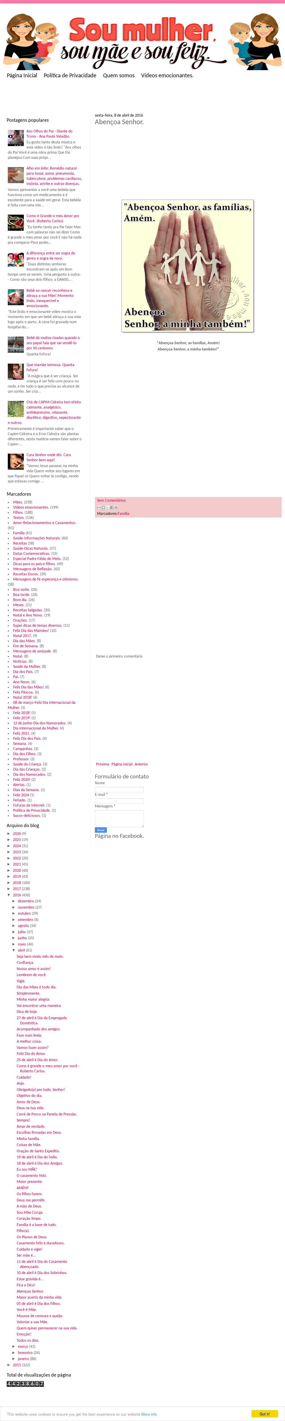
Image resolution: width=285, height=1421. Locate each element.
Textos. (19, 518)
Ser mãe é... (26, 1255)
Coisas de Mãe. (29, 1145)
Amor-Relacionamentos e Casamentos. (44, 523)
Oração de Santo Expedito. (38, 1151)
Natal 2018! (22, 698)
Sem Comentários (111, 501)
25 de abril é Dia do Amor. (37, 1060)
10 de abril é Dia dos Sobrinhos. (42, 1273)
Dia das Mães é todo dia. (37, 987)
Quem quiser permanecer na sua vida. (47, 1328)
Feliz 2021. (21, 733)
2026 (17, 834)
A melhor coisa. (29, 1042)
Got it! (265, 1414)
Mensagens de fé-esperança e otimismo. (46, 579)
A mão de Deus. (29, 1206)
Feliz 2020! (22, 780)
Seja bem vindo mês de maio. (40, 957)
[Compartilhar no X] (107, 507)
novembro (26, 907)
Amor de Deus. (29, 1102)
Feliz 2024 (21, 795)
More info (149, 1414)
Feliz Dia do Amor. (31, 1054)
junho (23, 938)
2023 (17, 852)
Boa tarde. (21, 595)
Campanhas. (23, 749)
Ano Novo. (22, 682)
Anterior (141, 764)
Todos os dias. (28, 1341)
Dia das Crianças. (27, 769)
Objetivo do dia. (30, 1096)
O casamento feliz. (32, 1176)
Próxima (102, 764)
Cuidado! (24, 1077)
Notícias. (20, 662)
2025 (17, 840)
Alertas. (19, 785)
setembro (26, 920)
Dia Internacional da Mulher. (36, 728)
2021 (17, 864)
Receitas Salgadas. (28, 610)
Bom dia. (20, 600)
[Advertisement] (93, 97)
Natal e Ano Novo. (28, 615)
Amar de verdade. (31, 1127)
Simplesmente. (29, 993)
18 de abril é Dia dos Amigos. (40, 1163)
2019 (17, 877)
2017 (17, 889)
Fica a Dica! (26, 1285)
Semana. (20, 744)
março (23, 1347)
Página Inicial (22, 76)
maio (22, 944)
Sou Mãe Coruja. (30, 1213)
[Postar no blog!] (103, 507)
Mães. (18, 502)
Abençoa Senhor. (30, 1291)
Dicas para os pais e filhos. (34, 564)
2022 (17, 858)
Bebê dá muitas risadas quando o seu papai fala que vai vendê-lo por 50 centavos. (53, 343)
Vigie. (21, 981)
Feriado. (19, 800)
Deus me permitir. (31, 1200)
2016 (17, 895)
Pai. (16, 677)
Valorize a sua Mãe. (32, 1322)
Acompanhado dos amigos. (39, 1029)
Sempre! (23, 1120)
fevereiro (26, 1353)
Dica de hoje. (27, 1012)
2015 (17, 1365)
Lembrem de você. (32, 975)
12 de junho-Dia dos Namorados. (40, 723)
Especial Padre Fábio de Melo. (37, 559)
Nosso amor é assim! (34, 969)
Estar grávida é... (30, 1279)
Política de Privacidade (70, 76)
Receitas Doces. (26, 574)
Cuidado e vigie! (30, 1249)
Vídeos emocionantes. (167, 76)
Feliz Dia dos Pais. (27, 739)
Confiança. (25, 963)
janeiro (24, 1359)
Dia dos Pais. (23, 672)
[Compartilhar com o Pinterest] (116, 507)
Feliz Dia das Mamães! (31, 631)
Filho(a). (23, 1231)
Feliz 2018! (22, 713)
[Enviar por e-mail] (99, 507)
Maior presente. (30, 1182)
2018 (17, 883)
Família (19, 533)
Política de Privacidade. (32, 811)
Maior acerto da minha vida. (40, 1297)
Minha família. (28, 1139)
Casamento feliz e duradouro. (41, 1243)
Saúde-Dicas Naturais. (31, 549)
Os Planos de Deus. (32, 1237)
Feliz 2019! (22, 718)
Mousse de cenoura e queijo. (40, 1316)
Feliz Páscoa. (23, 692)
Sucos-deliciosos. (27, 816)
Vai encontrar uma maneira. (39, 1006)
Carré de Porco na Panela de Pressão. (47, 1114)
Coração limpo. (29, 1219)
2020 (17, 871)
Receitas (20, 543)
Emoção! (24, 1334)
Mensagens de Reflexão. (33, 569)
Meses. (19, 605)
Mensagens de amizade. (32, 651)
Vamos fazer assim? (33, 1048)
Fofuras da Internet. (29, 805)
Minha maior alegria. (33, 1000)
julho (22, 932)
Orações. (20, 620)
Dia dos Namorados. (29, 775)
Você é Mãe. (27, 1310)
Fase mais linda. (29, 1035)
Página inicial (122, 764)
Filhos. (18, 513)
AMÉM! (23, 1188)
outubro (25, 914)
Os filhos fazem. (30, 1194)
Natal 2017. (22, 636)
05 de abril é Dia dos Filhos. (39, 1304)
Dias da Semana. (26, 790)
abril (22, 950)
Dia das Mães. (24, 641)
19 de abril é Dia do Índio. (37, 1157)
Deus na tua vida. (31, 1108)
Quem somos (118, 76)
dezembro (26, 901)
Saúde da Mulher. (27, 667)
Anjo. (21, 1083)
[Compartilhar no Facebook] (112, 507)
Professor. (21, 759)
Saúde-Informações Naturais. (37, 538)
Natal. (18, 656)
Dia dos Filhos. (25, 754)
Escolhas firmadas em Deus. (39, 1133)
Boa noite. (21, 590)
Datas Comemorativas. (31, 554)
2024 (17, 846)
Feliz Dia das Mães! (28, 687)
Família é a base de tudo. (37, 1225)
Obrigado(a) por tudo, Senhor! (41, 1090)
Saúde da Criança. (27, 764)
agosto (24, 926)
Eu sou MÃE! (27, 1169)
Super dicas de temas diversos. (38, 626)
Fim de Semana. (26, 646)
